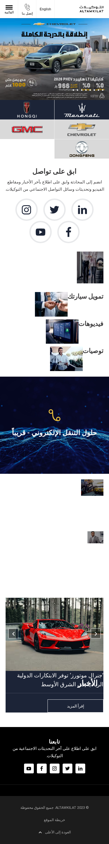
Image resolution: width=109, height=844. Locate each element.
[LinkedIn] (80, 768)
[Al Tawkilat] (91, 9)
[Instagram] (26, 210)
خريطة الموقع (54, 820)
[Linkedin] (82, 210)
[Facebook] (68, 232)
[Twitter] (54, 210)
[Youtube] (40, 232)
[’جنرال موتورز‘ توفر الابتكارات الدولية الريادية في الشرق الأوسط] (54, 634)
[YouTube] (29, 768)
